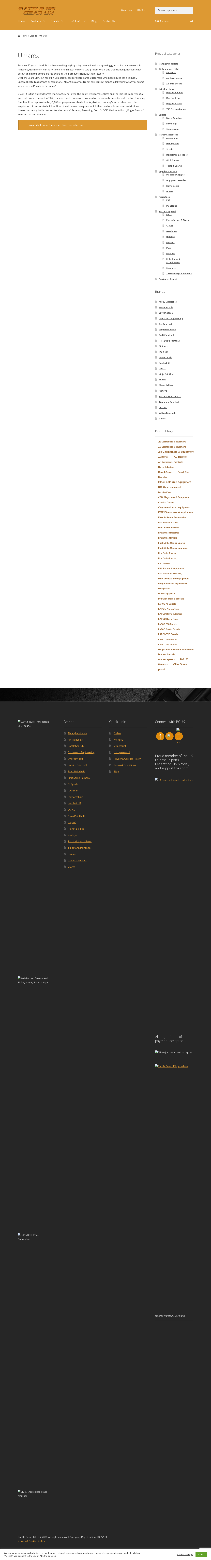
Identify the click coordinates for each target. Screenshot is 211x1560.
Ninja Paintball (166, 374)
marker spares (166, 659)
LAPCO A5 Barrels (167, 604)
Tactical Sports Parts (170, 396)
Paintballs (171, 205)
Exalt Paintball (166, 335)
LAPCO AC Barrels (168, 609)
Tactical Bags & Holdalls (179, 273)
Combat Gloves (166, 502)
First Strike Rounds (167, 558)
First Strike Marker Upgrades (172, 548)
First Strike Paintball (169, 340)
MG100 (184, 659)
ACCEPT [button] (201, 1554)
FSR (168, 200)
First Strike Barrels (168, 527)
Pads (168, 247)
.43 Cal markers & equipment (172, 442)
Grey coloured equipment (172, 583)
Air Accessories (174, 78)
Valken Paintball (167, 413)
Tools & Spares (174, 165)
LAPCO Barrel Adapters (170, 614)
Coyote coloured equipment (174, 507)
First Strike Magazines (168, 533)
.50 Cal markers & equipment (172, 447)
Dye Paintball (165, 323)
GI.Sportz (163, 346)
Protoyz (163, 390)
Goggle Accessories (176, 180)
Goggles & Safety (168, 171)
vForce (162, 418)
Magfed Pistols (174, 103)
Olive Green (180, 664)
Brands (55, 21)
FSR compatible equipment (173, 578)
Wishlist (141, 10)
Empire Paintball (167, 329)
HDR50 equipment (166, 594)
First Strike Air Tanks (168, 522)
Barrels (162, 114)
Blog (94, 21)
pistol (161, 669)
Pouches (170, 253)
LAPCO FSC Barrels (167, 624)
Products (35, 21)
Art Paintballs (166, 307)
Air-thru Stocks (174, 83)
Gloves (169, 191)
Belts (169, 214)
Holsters (170, 236)
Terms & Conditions (125, 765)
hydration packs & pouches (171, 599)
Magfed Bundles (174, 92)
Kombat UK (164, 362)
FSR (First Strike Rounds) (170, 574)
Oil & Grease (172, 160)
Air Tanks (171, 72)
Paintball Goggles (175, 174)
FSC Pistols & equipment (171, 568)
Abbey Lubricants (168, 301)
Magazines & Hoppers (177, 154)
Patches (170, 242)
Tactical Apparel (167, 211)
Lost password (122, 752)
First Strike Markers (167, 538)
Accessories (172, 137)
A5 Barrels (163, 457)
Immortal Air (165, 357)
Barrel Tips (172, 123)
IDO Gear (163, 351)
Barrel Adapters (174, 118)
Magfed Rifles (173, 97)
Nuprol (162, 379)
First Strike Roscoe (167, 553)
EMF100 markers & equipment (175, 512)
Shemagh (171, 268)
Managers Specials (168, 63)
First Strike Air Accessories (172, 517)
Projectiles (164, 196)
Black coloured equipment (174, 482)
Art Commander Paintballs (170, 462)
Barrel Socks (172, 185)
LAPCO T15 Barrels (168, 634)
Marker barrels (166, 654)
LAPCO (162, 368)
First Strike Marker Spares (171, 543)
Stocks (169, 149)
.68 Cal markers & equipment (176, 451)
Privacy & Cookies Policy (127, 758)
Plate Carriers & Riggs (177, 220)
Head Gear (171, 231)
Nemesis (163, 664)
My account (127, 10)
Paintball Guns (166, 89)
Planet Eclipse (166, 385)
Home (21, 21)
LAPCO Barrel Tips (168, 619)
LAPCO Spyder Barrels (169, 629)
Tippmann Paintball (169, 401)
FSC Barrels (164, 563)
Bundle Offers (164, 492)
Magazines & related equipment (176, 649)
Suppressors (172, 129)
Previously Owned (168, 279)
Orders (117, 733)
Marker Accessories (168, 134)
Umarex (163, 407)
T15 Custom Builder (176, 109)
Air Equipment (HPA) (169, 69)
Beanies (162, 477)
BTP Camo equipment (169, 487)
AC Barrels (180, 456)
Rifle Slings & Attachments (173, 261)
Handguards (172, 143)
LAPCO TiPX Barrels (168, 639)
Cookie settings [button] (185, 1554)
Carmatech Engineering (171, 318)
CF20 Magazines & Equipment (173, 497)
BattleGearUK (166, 312)
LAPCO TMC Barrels (168, 644)
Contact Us (109, 21)
